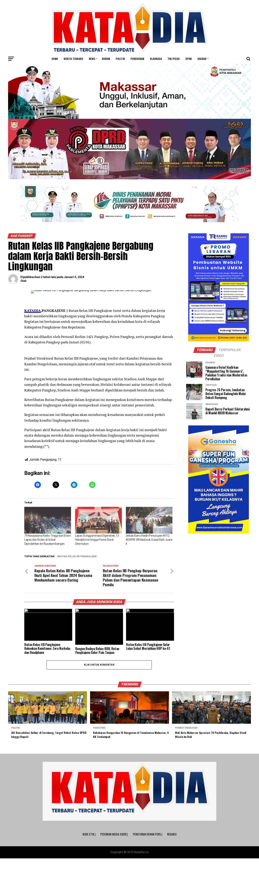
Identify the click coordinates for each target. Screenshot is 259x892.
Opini (188, 58)
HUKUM (106, 58)
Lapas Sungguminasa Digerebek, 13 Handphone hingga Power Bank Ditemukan (97, 539)
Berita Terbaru (73, 58)
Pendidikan (137, 58)
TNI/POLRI (174, 58)
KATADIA (32, 310)
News (92, 58)
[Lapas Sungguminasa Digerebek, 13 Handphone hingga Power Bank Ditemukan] (98, 520)
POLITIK (120, 58)
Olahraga (156, 58)
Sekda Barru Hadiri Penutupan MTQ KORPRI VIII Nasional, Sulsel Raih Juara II (149, 539)
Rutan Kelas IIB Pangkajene (78, 556)
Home (55, 58)
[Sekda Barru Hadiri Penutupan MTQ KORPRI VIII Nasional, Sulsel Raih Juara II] (149, 520)
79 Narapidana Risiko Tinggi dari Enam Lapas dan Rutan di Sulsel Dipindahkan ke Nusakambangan (47, 539)
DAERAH (201, 58)
